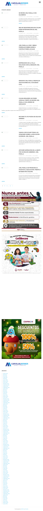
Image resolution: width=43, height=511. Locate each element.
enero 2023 (5, 427)
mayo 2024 (5, 407)
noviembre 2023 (6, 415)
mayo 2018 (5, 498)
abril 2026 (5, 378)
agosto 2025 (5, 388)
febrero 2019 (5, 487)
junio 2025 (5, 391)
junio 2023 (5, 421)
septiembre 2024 (6, 402)
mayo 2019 (5, 483)
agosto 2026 (5, 373)
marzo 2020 (5, 470)
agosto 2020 (5, 464)
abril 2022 (5, 439)
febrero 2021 (5, 456)
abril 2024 (5, 408)
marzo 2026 (5, 379)
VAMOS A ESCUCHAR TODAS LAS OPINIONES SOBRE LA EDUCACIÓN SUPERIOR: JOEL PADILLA (29, 134)
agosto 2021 (5, 449)
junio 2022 (5, 436)
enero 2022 (5, 443)
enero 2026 (5, 382)
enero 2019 (5, 488)
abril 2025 (5, 393)
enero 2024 (5, 412)
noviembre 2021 (6, 445)
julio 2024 (5, 405)
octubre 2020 (5, 462)
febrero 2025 (5, 396)
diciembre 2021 (6, 444)
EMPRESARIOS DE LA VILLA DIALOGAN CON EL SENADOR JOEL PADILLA (29, 65)
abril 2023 (5, 424)
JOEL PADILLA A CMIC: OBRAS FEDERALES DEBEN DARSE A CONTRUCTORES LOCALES (28, 47)
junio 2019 (5, 482)
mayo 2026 (5, 377)
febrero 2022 (5, 441)
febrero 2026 (5, 381)
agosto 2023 (5, 419)
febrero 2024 (5, 411)
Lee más (20, 23)
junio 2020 (5, 467)
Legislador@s (35, 16)
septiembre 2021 (6, 448)
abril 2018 (5, 499)
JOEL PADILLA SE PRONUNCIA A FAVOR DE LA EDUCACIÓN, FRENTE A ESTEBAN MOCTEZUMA (30, 169)
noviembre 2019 (6, 475)
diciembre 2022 (6, 429)
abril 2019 (5, 484)
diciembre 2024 (6, 398)
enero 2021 (5, 458)
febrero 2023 (5, 426)
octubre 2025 (5, 386)
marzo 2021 (5, 455)
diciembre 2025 (6, 383)
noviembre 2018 (6, 491)
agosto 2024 (5, 403)
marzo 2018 (5, 501)
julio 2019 (5, 481)
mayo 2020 (5, 468)
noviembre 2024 (6, 400)
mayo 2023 (5, 422)
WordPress (22, 508)
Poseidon (26, 508)
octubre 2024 (5, 401)
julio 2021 (5, 450)
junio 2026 (5, 376)
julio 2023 (5, 420)
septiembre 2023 (6, 417)
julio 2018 (5, 496)
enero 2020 (5, 473)
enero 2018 (5, 503)
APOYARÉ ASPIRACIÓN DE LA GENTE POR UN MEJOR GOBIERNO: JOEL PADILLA (29, 152)
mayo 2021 (5, 453)
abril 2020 (5, 469)
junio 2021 (5, 451)
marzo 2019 (5, 486)
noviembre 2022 (6, 430)
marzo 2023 (5, 425)
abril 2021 (5, 454)
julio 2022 (5, 435)
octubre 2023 (5, 416)
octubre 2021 (5, 446)
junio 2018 (5, 497)
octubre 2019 (5, 477)
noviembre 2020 (6, 460)
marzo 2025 (5, 395)
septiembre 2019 (6, 478)
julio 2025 (5, 389)
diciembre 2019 (6, 474)
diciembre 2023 (6, 414)
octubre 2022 (5, 431)
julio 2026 (5, 374)
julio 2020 (5, 465)
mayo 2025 (5, 392)
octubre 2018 (5, 492)
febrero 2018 (5, 502)
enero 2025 (5, 397)
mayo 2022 (5, 438)
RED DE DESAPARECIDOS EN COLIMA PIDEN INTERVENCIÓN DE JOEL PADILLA (30, 29)
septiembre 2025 (6, 387)
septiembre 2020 (6, 463)
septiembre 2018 (6, 493)
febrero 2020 (5, 472)
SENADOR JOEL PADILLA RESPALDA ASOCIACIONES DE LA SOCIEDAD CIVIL (29, 82)
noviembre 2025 (6, 384)
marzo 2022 (5, 440)
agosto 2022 (5, 434)
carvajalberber (29, 16)
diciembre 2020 (6, 459)
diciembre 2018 (6, 489)
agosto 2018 (5, 494)
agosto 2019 (5, 479)
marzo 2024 (5, 410)
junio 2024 (5, 406)
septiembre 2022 (6, 432)
